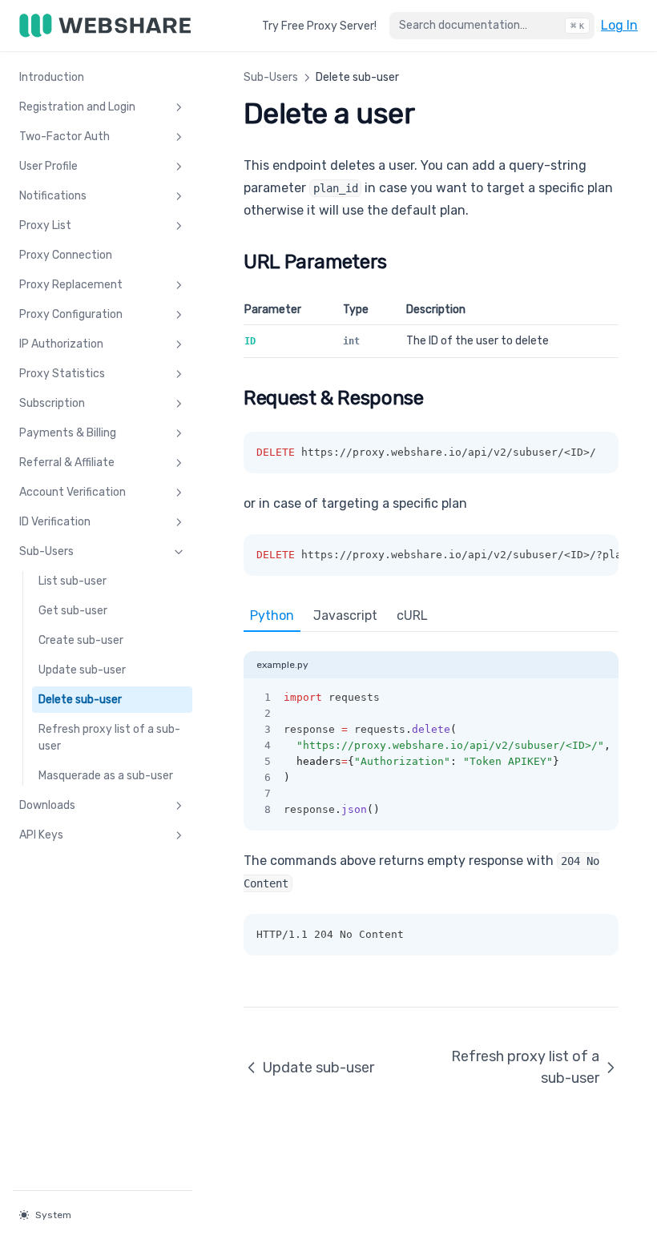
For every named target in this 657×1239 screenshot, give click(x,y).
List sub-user (72, 581)
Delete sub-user (80, 699)
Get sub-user (72, 610)
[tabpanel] (431, 731)
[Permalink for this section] (399, 262)
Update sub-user (82, 670)
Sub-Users (46, 551)
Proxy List (45, 225)
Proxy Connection (65, 255)
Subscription (52, 403)
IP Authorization (61, 344)
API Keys (41, 835)
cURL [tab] (412, 615)
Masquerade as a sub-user (105, 775)
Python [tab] (272, 615)
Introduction (51, 77)
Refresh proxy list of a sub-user (109, 737)
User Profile (48, 166)
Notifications (53, 196)
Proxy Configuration (71, 314)
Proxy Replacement (71, 285)
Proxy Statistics (62, 373)
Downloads (47, 805)
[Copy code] (598, 698)
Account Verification (72, 492)
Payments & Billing (67, 433)
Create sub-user (80, 640)
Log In (619, 25)
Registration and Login (77, 107)
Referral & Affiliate (67, 462)
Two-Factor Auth (64, 136)
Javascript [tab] (345, 615)
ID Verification (55, 522)
